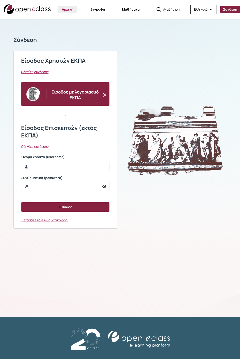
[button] (203, 9)
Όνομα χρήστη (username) (43, 157)
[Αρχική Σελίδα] (27, 9)
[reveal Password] (104, 186)
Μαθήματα (131, 9)
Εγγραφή (97, 9)
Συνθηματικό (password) (42, 178)
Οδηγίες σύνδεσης (35, 72)
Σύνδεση (230, 9)
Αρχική (67, 9)
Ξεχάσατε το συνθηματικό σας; (44, 220)
